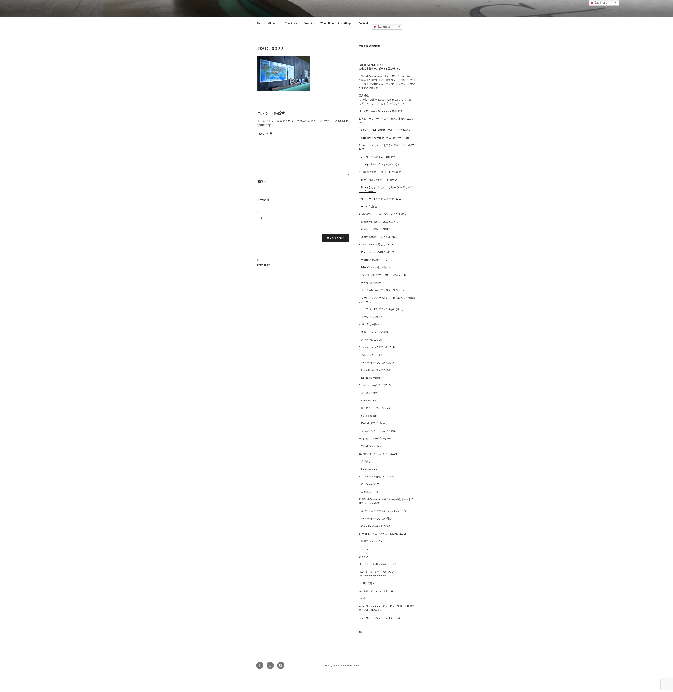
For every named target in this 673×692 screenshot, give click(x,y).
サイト (261, 217)
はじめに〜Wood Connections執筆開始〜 (381, 111)
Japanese (383, 26)
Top (259, 23)
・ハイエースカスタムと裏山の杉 (377, 156)
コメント (264, 133)
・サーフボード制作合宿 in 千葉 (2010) (380, 198)
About (272, 23)
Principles (291, 23)
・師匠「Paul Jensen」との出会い (378, 179)
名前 (261, 181)
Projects (309, 23)
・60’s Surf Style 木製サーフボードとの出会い (384, 130)
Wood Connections (369, 46)
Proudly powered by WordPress (341, 665)
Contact (363, 23)
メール (263, 199)
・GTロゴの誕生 (368, 206)
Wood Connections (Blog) (336, 23)
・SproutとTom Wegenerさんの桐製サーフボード (386, 137)
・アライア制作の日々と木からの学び (379, 164)
